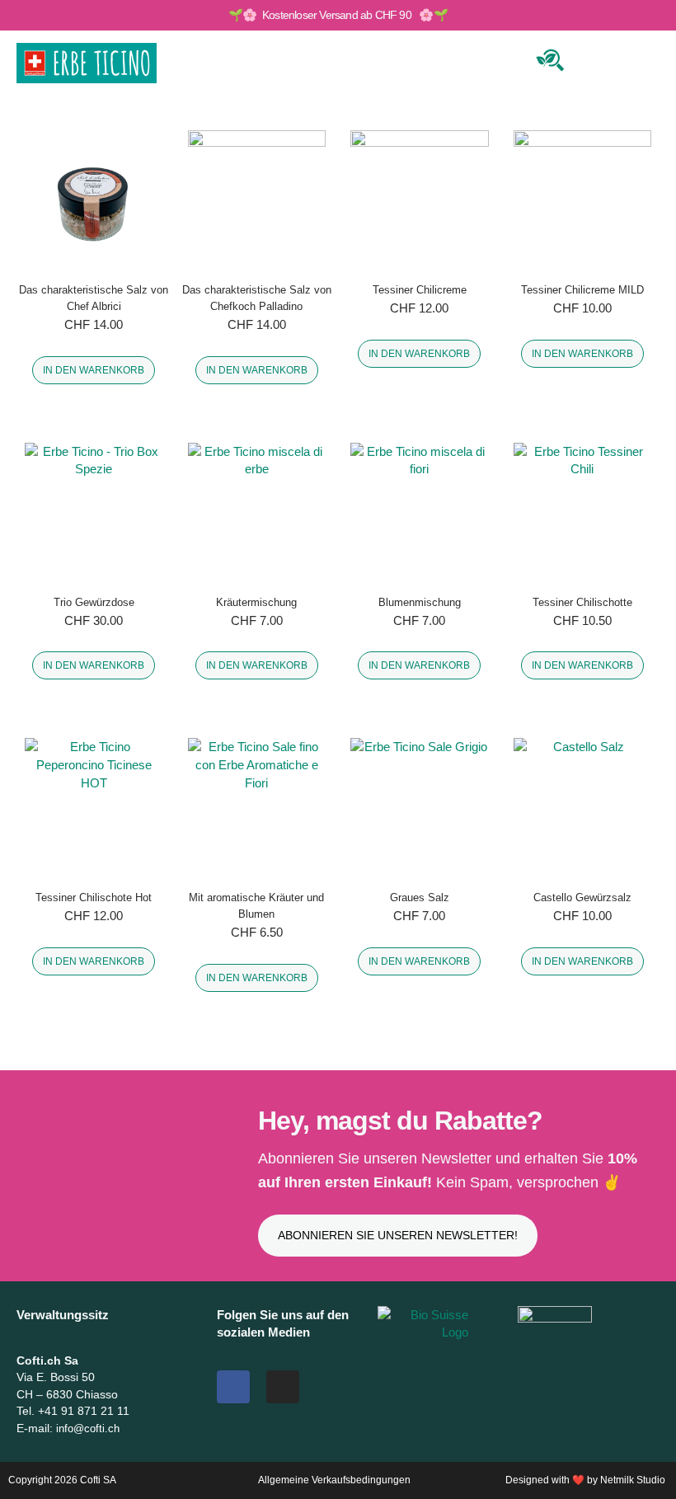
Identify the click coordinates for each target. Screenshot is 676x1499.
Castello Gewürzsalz (582, 897)
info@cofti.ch (88, 1428)
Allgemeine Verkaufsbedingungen (334, 1480)
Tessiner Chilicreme (420, 290)
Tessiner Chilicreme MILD (582, 290)
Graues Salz (419, 897)
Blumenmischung (419, 602)
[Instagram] (282, 1386)
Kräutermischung (256, 602)
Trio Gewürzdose (94, 602)
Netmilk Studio (632, 1480)
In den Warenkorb (93, 370)
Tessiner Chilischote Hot (93, 897)
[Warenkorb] (600, 60)
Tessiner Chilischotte (582, 602)
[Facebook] (233, 1386)
